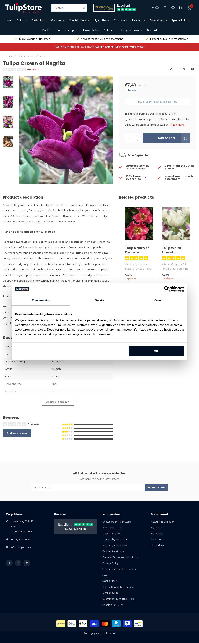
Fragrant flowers (131, 30)
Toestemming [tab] (41, 300)
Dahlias (46, 30)
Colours (108, 30)
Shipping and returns (114, 545)
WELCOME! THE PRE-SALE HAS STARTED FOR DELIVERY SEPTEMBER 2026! (99, 47)
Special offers (77, 20)
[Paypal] (116, 623)
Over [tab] (157, 300)
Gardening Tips (65, 30)
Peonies (137, 20)
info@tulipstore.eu (22, 547)
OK (156, 351)
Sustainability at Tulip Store (118, 598)
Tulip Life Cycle (111, 533)
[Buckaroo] (127, 623)
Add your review (17, 433)
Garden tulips (110, 592)
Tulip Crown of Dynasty (137, 250)
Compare (156, 539)
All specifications (57, 401)
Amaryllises (157, 20)
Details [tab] (99, 300)
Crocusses (120, 20)
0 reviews (32, 69)
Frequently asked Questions (119, 569)
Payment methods (113, 551)
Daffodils (37, 20)
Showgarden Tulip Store (116, 521)
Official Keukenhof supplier (118, 587)
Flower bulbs (91, 30)
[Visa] (94, 623)
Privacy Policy (110, 563)
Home (7, 20)
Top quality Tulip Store (115, 539)
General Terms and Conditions (120, 557)
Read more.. (178, 124)
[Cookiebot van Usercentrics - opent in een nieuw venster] (167, 289)
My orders (157, 527)
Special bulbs (180, 20)
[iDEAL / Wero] (60, 623)
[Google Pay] (72, 623)
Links (105, 575)
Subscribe (158, 487)
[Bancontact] (138, 623)
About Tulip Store (112, 527)
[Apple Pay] (83, 623)
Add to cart (166, 138)
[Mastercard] (105, 623)
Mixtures (56, 20)
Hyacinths (100, 20)
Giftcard (152, 30)
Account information (163, 521)
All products (158, 545)
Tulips (20, 20)
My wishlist (157, 533)
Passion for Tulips (113, 605)
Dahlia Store (109, 581)
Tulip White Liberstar (171, 250)
